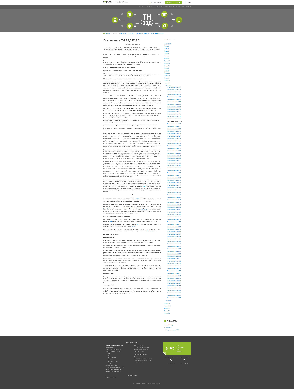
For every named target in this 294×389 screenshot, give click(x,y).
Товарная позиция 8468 (174, 251)
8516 (151, 231)
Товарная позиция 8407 (174, 102)
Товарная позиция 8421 (174, 136)
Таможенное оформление (141, 349)
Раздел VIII (167, 63)
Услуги (178, 345)
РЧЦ (109, 355)
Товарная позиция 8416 (174, 124)
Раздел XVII (167, 303)
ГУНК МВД (110, 359)
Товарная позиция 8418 (174, 128)
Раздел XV (167, 80)
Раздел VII (167, 61)
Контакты (179, 351)
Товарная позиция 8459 (174, 229)
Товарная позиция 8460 (174, 231)
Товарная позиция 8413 (174, 116)
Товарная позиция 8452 (174, 212)
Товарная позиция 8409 (174, 106)
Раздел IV (166, 53)
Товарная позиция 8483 (174, 288)
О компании (179, 347)
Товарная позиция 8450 (174, 207)
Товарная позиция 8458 (174, 227)
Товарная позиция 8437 (174, 175)
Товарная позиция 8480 (174, 280)
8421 (135, 208)
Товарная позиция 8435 (174, 170)
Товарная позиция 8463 (174, 239)
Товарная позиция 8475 (174, 268)
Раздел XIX (167, 308)
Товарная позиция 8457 (174, 224)
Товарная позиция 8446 (174, 197)
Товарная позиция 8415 (172, 330)
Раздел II (166, 48)
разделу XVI (139, 198)
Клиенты (178, 349)
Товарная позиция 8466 (174, 246)
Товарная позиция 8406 (174, 99)
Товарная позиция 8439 (174, 180)
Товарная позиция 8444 (174, 192)
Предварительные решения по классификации (142, 361)
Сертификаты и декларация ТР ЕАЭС (115, 367)
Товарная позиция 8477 (174, 273)
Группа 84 (168, 85)
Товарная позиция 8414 (174, 119)
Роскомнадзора (112, 357)
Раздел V (166, 56)
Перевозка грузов (139, 351)
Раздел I (166, 46)
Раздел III (166, 51)
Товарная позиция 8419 (174, 131)
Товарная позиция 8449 (174, 204)
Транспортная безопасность (113, 371)
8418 (144, 186)
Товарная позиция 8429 (174, 155)
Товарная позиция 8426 (174, 148)
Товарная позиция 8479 (174, 278)
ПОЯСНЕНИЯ (167, 43)
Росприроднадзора (113, 361)
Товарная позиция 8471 (174, 258)
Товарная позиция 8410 (174, 109)
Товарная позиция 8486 (174, 295)
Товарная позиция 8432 (174, 163)
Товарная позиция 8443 (174, 190)
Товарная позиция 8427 (174, 151)
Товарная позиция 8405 (174, 97)
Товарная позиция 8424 (174, 143)
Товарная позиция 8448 (174, 202)
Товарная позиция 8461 (174, 234)
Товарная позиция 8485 (174, 293)
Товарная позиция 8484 (174, 290)
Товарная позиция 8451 (174, 209)
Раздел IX (166, 66)
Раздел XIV (167, 78)
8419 (131, 208)
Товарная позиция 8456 (174, 222)
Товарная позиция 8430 (174, 158)
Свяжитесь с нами (172, 2)
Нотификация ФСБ (110, 347)
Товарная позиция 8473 (174, 263)
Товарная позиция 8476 (174, 271)
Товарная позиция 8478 (174, 276)
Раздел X (166, 68)
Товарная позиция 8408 (174, 104)
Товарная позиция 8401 (174, 87)
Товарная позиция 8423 (174, 141)
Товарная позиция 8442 (174, 187)
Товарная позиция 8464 (174, 241)
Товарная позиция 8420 (174, 133)
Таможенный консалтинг (140, 356)
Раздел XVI (167, 83)
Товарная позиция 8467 (174, 249)
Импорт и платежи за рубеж (141, 347)
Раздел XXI (167, 313)
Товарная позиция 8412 (174, 114)
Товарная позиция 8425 (174, 146)
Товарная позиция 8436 (174, 173)
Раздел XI (166, 70)
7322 (110, 221)
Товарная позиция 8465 (174, 244)
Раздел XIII (167, 75)
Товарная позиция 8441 (174, 185)
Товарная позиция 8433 (174, 165)
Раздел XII (167, 73)
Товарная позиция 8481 (174, 283)
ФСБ (109, 353)
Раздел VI (166, 58)
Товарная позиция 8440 (174, 182)
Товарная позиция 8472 (174, 261)
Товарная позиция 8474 (174, 266)
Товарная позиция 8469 (174, 253)
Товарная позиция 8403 (174, 92)
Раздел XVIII (167, 306)
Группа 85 (168, 300)
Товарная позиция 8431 (174, 160)
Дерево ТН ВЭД (168, 325)
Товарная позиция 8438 (174, 177)
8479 (138, 208)
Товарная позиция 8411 (174, 111)
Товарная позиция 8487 (174, 298)
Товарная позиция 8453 (174, 214)
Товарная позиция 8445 (174, 195)
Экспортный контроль (111, 365)
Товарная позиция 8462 (174, 236)
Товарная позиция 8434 (174, 168)
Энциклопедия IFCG (111, 377)
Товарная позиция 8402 (174, 89)
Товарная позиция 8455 (174, 219)
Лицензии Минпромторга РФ (113, 349)
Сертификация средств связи (113, 369)
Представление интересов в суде (143, 358)
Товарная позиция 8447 (174, 200)
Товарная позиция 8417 (174, 126)
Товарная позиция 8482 (174, 285)
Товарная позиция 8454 (174, 217)
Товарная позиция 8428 (174, 153)
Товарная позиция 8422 (174, 138)
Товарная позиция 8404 (174, 94)
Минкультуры (111, 363)
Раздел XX (167, 311)
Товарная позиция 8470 (174, 256)
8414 (124, 208)
